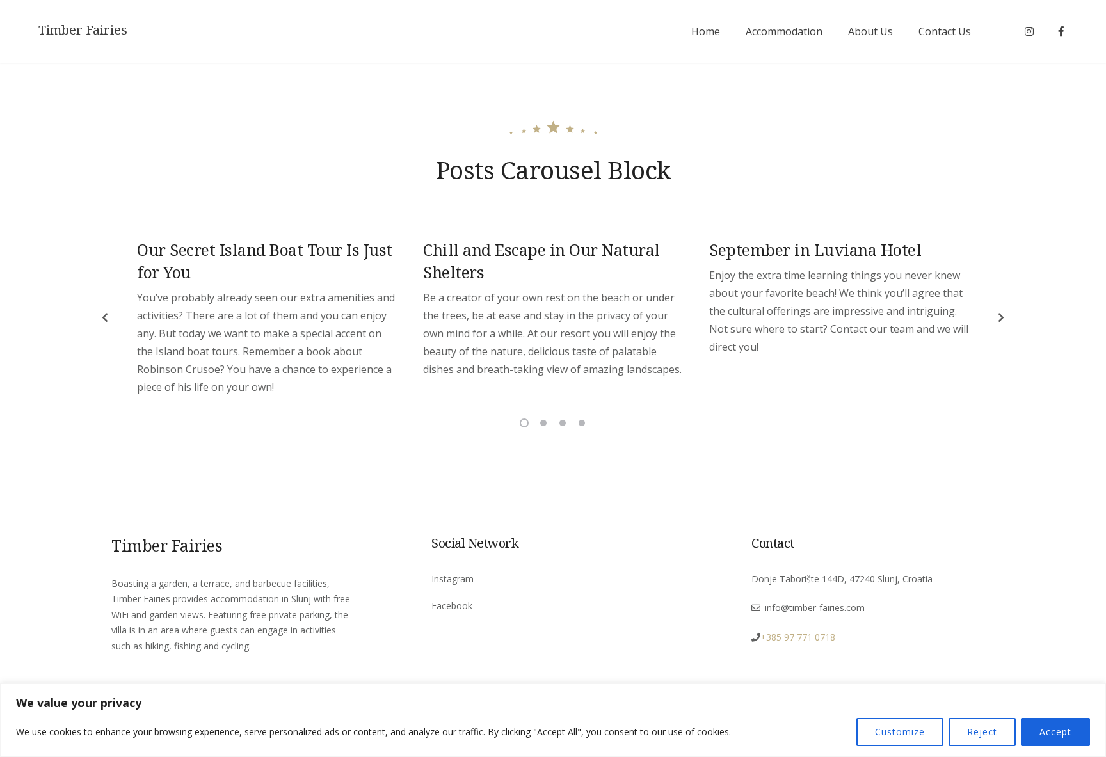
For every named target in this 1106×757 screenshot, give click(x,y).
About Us (870, 31)
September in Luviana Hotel (815, 249)
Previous (105, 317)
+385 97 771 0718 (797, 637)
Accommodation (784, 31)
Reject (982, 732)
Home (705, 31)
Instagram (452, 579)
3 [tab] (562, 423)
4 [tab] (582, 423)
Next (1001, 317)
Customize (900, 732)
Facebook (451, 606)
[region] (553, 720)
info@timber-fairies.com (815, 608)
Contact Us (944, 31)
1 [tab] (524, 422)
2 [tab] (543, 423)
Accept (1055, 732)
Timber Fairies (82, 30)
